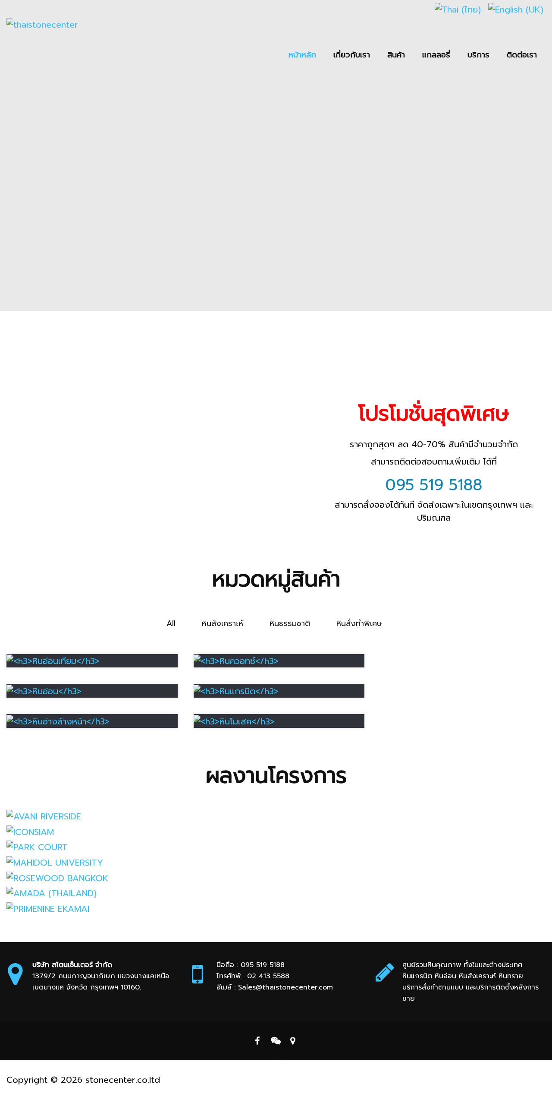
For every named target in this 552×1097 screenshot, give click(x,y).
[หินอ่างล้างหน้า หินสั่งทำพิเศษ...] (58, 720)
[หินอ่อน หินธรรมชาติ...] (44, 690)
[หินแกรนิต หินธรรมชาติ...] (236, 690)
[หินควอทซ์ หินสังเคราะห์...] (236, 660)
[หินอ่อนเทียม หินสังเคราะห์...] (53, 660)
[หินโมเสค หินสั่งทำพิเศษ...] (234, 720)
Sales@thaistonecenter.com (285, 987)
